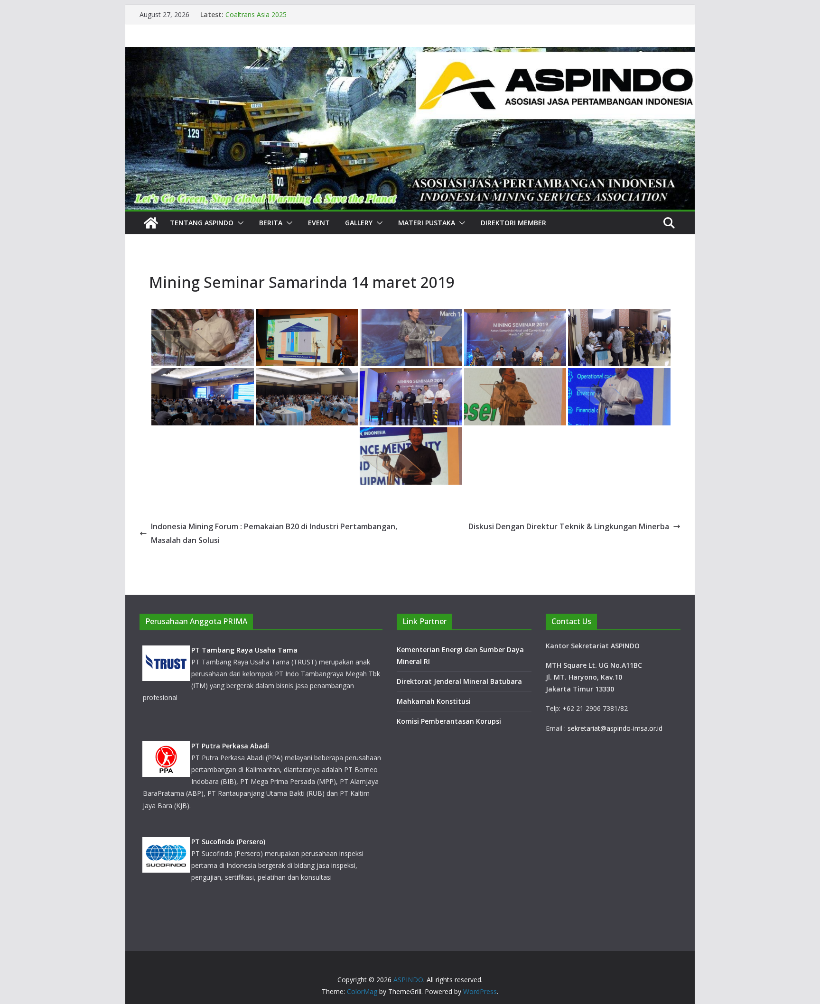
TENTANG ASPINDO (201, 222)
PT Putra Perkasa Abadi (230, 745)
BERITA (270, 222)
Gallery (359, 222)
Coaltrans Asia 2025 (256, 14)
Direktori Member (513, 222)
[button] (238, 223)
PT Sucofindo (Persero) (228, 841)
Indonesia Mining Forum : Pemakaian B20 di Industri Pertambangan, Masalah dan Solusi (274, 533)
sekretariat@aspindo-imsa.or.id (615, 728)
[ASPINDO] (151, 223)
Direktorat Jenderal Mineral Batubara (460, 681)
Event (319, 222)
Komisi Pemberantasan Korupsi (449, 721)
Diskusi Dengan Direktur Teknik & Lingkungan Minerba (568, 526)
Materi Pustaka (426, 222)
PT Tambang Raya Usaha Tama (244, 649)
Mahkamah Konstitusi (434, 701)
